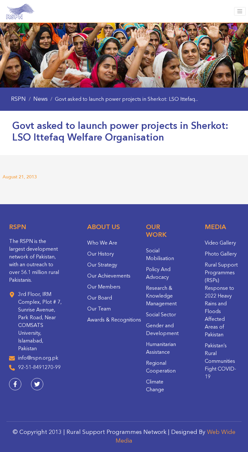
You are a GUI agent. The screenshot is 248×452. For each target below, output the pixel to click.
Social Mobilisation (160, 254)
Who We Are (102, 243)
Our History (100, 254)
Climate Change (155, 386)
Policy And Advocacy (158, 273)
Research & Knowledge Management (161, 296)
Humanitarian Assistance (161, 348)
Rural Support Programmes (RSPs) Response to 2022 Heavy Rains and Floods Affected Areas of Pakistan (221, 300)
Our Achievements (108, 276)
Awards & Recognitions (114, 320)
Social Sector (161, 315)
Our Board (99, 298)
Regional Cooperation (161, 367)
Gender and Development (162, 329)
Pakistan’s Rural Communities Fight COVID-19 (220, 361)
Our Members (103, 287)
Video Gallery (220, 243)
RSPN (18, 99)
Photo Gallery (221, 254)
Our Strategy (102, 265)
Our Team (99, 309)
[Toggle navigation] (240, 11)
